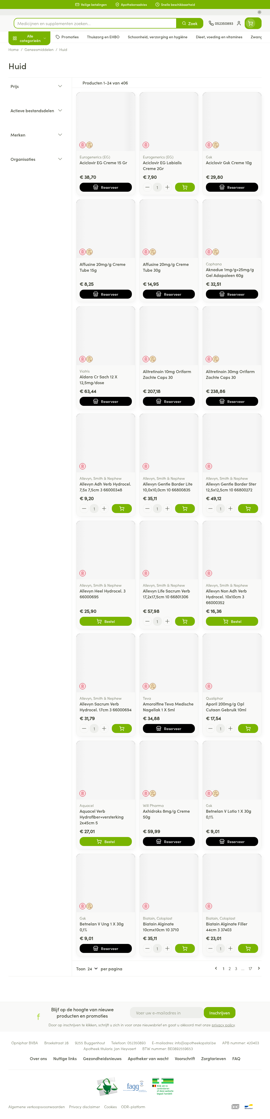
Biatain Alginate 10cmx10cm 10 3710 (161, 926)
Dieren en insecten (42, 150)
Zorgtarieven (213, 1058)
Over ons (38, 1058)
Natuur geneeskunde (42, 124)
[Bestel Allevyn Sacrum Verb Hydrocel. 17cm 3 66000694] (122, 728)
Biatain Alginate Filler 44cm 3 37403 (226, 926)
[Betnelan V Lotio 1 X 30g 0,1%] (232, 770)
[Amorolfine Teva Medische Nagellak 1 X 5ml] (169, 663)
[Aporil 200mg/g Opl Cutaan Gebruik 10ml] (232, 663)
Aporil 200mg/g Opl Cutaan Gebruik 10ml (226, 706)
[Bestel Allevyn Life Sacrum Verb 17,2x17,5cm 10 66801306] (185, 621)
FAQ (236, 1058)
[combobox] (95, 23)
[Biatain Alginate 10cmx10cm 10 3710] (169, 883)
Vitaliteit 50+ (42, 112)
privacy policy (223, 1024)
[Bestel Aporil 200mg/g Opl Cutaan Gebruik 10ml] (248, 728)
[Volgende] (258, 968)
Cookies (110, 1106)
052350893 (136, 1042)
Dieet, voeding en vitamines (42, 80)
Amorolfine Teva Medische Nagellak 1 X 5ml (168, 706)
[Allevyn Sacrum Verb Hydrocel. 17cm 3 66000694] (105, 663)
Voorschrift (185, 1058)
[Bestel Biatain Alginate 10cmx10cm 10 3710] (185, 948)
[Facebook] (38, 1017)
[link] (217, 968)
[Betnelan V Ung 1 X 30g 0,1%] (105, 883)
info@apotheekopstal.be (195, 1042)
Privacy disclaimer (84, 1106)
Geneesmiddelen (42, 163)
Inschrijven (219, 1012)
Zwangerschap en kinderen (42, 97)
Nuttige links (65, 1058)
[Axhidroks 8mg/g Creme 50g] (169, 770)
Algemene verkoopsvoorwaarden (36, 1106)
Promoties (22, 49)
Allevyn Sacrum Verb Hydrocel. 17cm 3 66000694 (106, 706)
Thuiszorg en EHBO (42, 137)
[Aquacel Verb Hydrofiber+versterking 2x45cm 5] (105, 770)
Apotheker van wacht (148, 1058)
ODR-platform (133, 1106)
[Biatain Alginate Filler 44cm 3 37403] (232, 883)
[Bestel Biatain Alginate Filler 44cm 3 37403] (248, 948)
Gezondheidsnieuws (102, 1058)
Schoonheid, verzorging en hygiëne (42, 63)
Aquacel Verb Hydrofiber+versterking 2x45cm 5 (102, 816)
